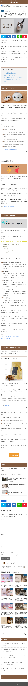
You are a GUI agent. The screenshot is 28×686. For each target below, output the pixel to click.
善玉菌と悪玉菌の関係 (11, 73)
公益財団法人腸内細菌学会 (11, 149)
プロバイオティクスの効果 (10, 75)
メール (3, 540)
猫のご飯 (2, 11)
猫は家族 (14, 2)
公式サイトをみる (14, 455)
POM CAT (7, 405)
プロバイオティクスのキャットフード (13, 77)
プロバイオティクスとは (10, 72)
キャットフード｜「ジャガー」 (13, 79)
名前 (2, 534)
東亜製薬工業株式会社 (9, 206)
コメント (3, 519)
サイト (2, 546)
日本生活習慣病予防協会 (6, 338)
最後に (5, 81)
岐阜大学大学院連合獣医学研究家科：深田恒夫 (10, 336)
